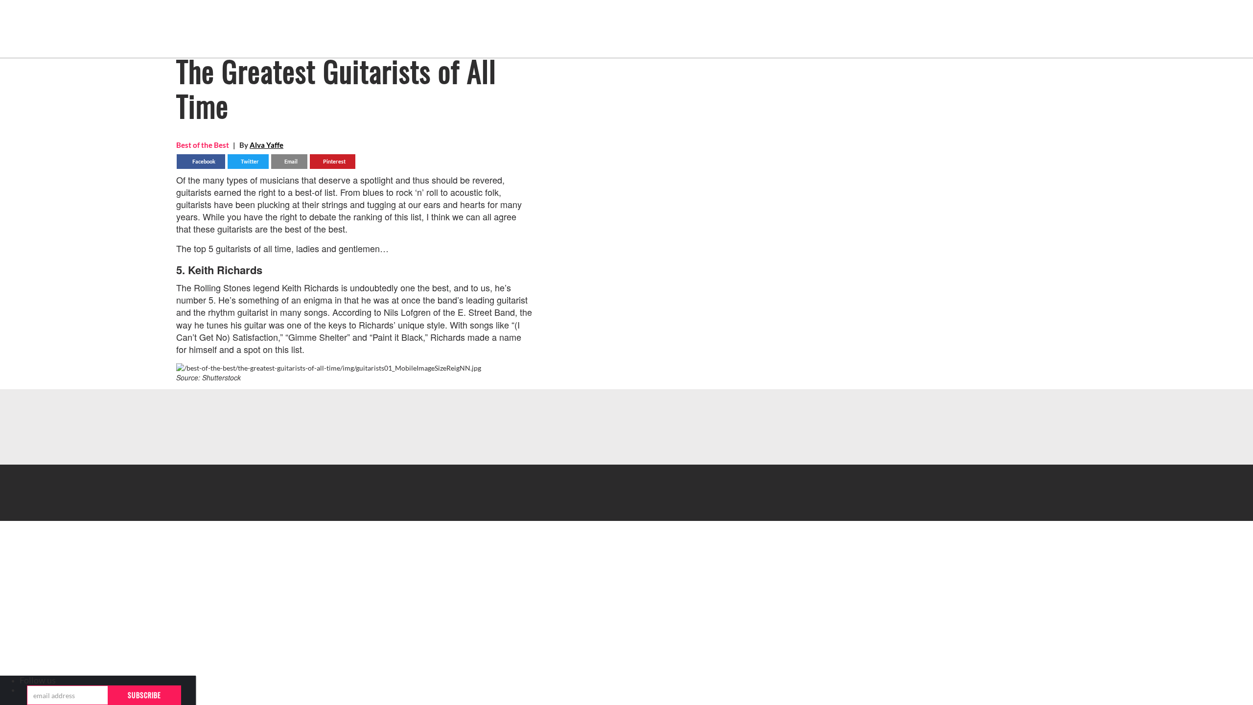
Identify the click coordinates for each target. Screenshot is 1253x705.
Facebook (203, 161)
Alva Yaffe (266, 145)
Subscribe (144, 695)
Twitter (249, 161)
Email (290, 161)
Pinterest (334, 161)
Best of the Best (202, 145)
